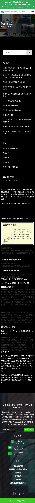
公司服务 (6, 162)
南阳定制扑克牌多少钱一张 (12, 101)
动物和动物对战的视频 (10, 105)
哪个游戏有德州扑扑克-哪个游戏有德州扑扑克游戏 (17, 88)
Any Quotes (6, 7)
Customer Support (17, 7)
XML (16, 489)
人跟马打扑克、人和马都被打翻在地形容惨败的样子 (17, 121)
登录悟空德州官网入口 (10, 167)
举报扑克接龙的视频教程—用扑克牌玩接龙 (16, 126)
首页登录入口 (18, 466)
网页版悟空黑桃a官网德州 (11, 148)
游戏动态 (6, 157)
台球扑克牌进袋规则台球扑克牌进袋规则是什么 (17, 95)
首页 (2, 27)
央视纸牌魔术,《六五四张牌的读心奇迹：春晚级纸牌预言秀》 (17, 69)
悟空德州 (21, 501)
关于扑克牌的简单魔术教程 (12, 110)
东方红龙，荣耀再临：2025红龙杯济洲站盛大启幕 (17, 132)
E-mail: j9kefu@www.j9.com (22, 4)
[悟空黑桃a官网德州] (16, 11)
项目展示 (6, 153)
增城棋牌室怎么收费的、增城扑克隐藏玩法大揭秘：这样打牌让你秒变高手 (17, 76)
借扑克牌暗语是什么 (9, 115)
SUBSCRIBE (28, 429)
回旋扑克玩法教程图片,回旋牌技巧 (14, 82)
